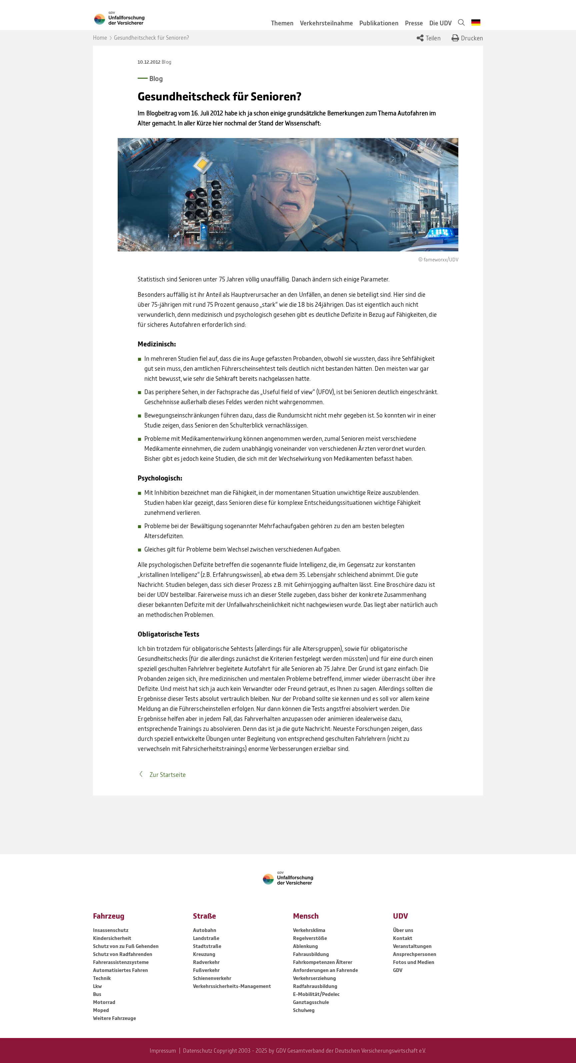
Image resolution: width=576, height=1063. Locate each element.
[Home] (175, 17)
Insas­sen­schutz (110, 930)
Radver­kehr (206, 962)
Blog (166, 61)
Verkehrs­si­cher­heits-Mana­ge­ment (232, 986)
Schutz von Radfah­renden (122, 954)
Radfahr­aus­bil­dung (315, 986)
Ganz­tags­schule (311, 1002)
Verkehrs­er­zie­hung (314, 978)
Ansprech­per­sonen (414, 954)
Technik (102, 978)
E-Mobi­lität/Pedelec (316, 994)
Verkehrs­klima (309, 930)
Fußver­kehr (206, 970)
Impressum (163, 1050)
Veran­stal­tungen (412, 946)
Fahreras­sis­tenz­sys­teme (121, 962)
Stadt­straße (207, 946)
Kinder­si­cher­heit (112, 938)
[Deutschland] (476, 22)
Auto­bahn (204, 930)
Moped (101, 1010)
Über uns (403, 930)
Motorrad (104, 1002)
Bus (97, 994)
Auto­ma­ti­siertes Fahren (120, 970)
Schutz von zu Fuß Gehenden (126, 946)
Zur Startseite (167, 774)
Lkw (97, 986)
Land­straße (206, 938)
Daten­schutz (197, 1050)
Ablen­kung (305, 946)
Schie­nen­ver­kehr (212, 978)
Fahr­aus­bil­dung (311, 954)
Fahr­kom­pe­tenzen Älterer (322, 962)
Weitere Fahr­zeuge (114, 1018)
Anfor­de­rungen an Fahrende (325, 970)
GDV (397, 970)
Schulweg (304, 1010)
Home (100, 37)
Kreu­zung (204, 954)
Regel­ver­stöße (310, 938)
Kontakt (402, 938)
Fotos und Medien (413, 962)
